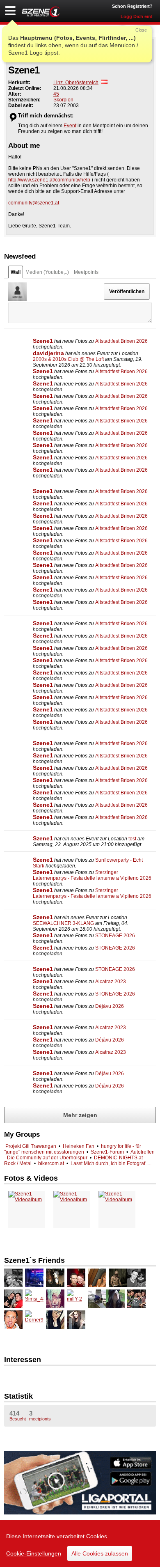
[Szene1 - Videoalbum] (26, 1196)
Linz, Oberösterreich (75, 82)
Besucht (17, 1415)
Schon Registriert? (132, 6)
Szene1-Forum (107, 1152)
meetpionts (40, 1415)
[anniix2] (55, 1298)
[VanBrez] (34, 1278)
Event (70, 125)
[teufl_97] (136, 1298)
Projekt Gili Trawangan (30, 1146)
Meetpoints (86, 272)
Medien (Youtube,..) (47, 272)
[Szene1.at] (41, 11)
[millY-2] (76, 1298)
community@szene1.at (33, 203)
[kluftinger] (136, 1278)
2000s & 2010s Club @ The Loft (68, 359)
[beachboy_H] (13, 1319)
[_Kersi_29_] (13, 1278)
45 (56, 94)
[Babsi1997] (55, 1319)
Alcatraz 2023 (110, 981)
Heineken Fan (79, 1146)
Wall (16, 272)
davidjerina (48, 353)
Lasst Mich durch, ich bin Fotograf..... (111, 1163)
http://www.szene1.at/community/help (49, 180)
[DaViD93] (13, 1298)
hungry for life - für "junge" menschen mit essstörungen (72, 1149)
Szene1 (43, 340)
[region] (80, 1543)
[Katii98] (115, 1298)
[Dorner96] (34, 1319)
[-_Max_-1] (118, 1278)
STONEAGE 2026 (115, 935)
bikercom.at (51, 1163)
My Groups (22, 1134)
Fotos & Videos (31, 1178)
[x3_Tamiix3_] (76, 1319)
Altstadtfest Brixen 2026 (121, 341)
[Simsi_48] (34, 1298)
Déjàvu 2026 (109, 1006)
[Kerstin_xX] (55, 1278)
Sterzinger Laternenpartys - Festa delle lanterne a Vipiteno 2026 (92, 875)
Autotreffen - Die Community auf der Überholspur (79, 1155)
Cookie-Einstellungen (33, 1553)
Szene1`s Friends (34, 1260)
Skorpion (63, 100)
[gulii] (97, 1298)
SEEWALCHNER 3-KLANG (63, 923)
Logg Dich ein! (137, 16)
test (132, 839)
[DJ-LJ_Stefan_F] (76, 1278)
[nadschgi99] (97, 1278)
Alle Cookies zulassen (99, 1553)
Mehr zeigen (80, 1115)
